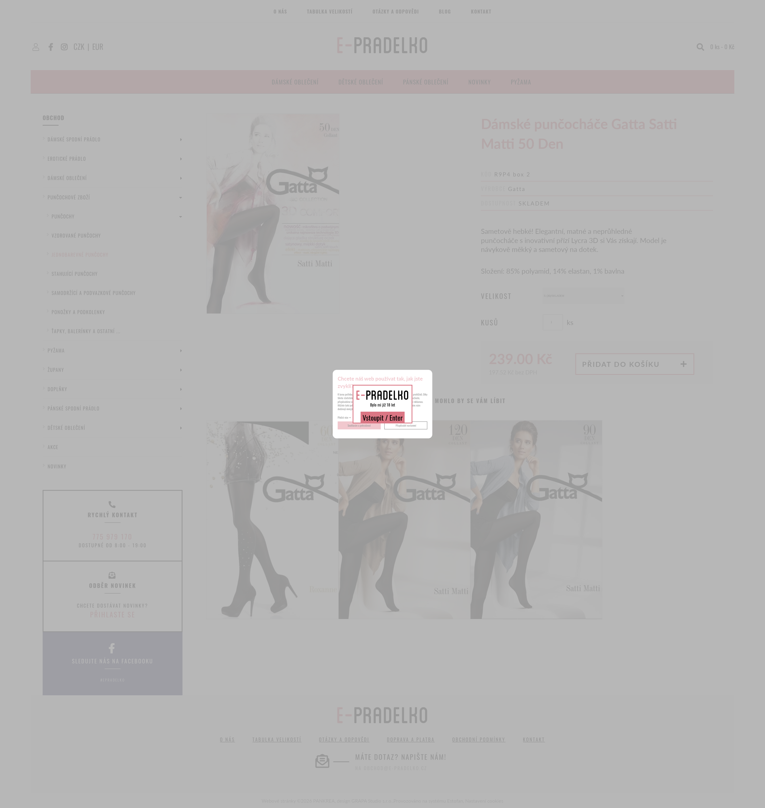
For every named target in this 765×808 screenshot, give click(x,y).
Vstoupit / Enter (383, 417)
